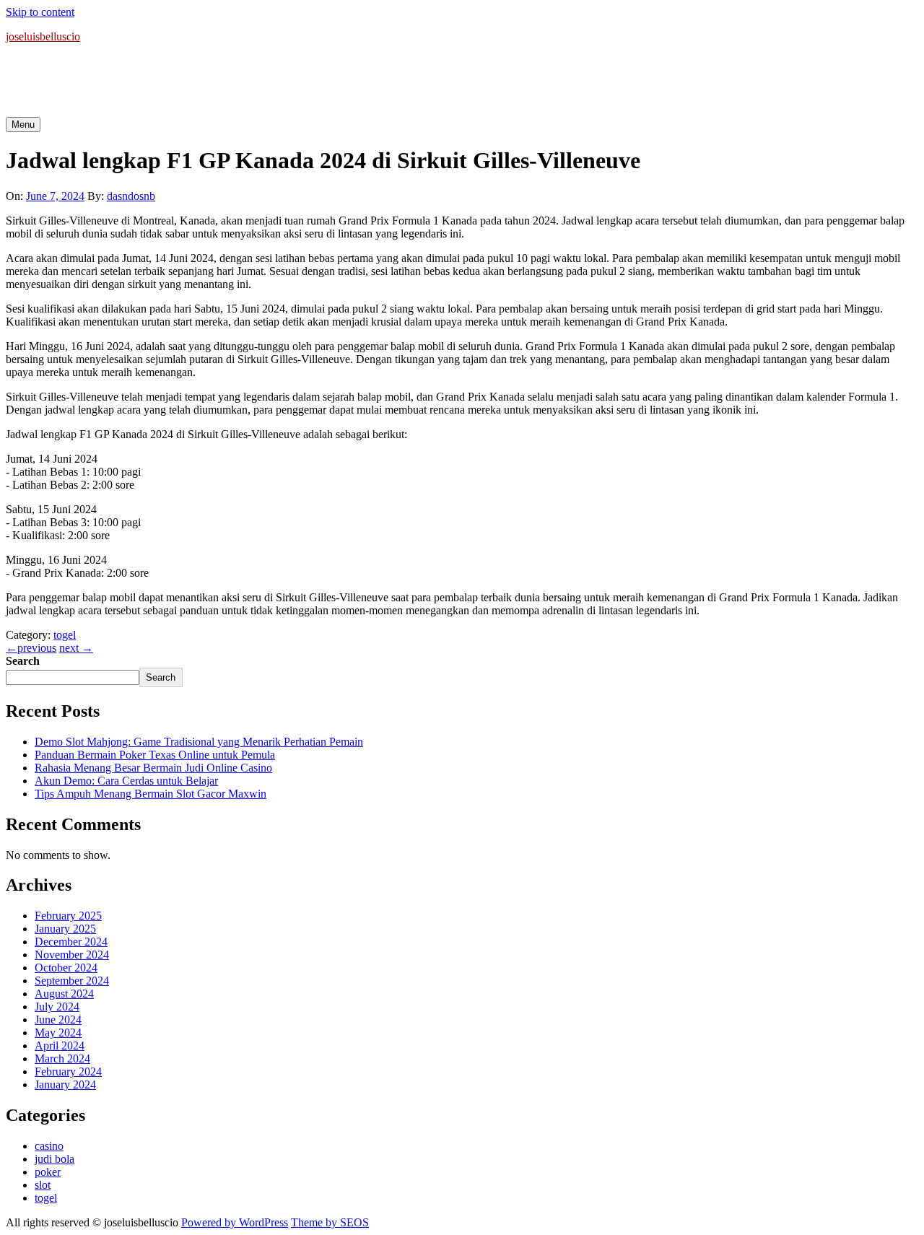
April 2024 (59, 1045)
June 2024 (58, 1019)
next (76, 648)
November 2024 (72, 954)
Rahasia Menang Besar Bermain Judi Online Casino (153, 767)
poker (48, 1172)
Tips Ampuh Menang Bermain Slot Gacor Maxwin (150, 793)
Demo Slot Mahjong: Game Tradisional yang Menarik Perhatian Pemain (199, 742)
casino (49, 1146)
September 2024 (72, 980)
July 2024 (57, 1006)
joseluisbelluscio (43, 36)
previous (31, 648)
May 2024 (58, 1032)
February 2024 (68, 1071)
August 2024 (64, 993)
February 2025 (68, 915)
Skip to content (40, 12)
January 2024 (65, 1084)
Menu (23, 124)
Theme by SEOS (330, 1222)
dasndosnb (131, 196)
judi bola (54, 1159)
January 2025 (65, 928)
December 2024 (71, 941)
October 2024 (66, 967)
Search (23, 661)
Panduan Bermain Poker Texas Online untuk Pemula (155, 755)
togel (64, 635)
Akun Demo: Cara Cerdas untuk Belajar (126, 780)
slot (43, 1185)
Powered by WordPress (234, 1222)
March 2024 (62, 1058)
